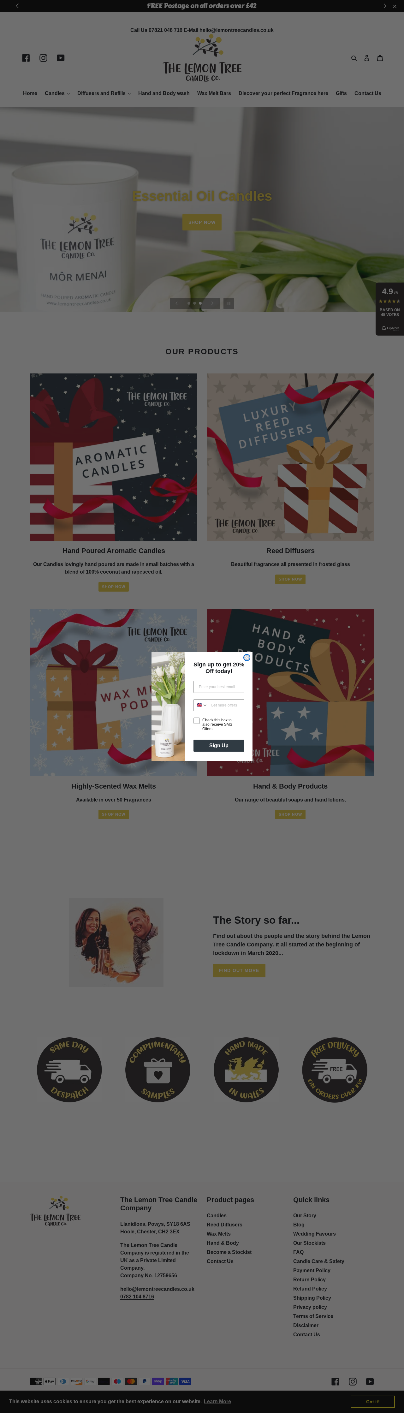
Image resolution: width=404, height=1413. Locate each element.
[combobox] (201, 705)
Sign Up (219, 745)
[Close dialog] (247, 657)
